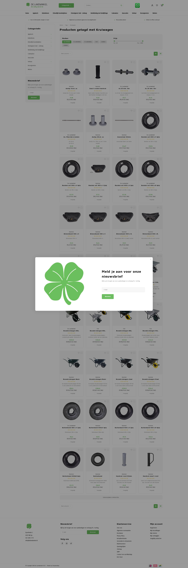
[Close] (150, 259)
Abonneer (108, 296)
